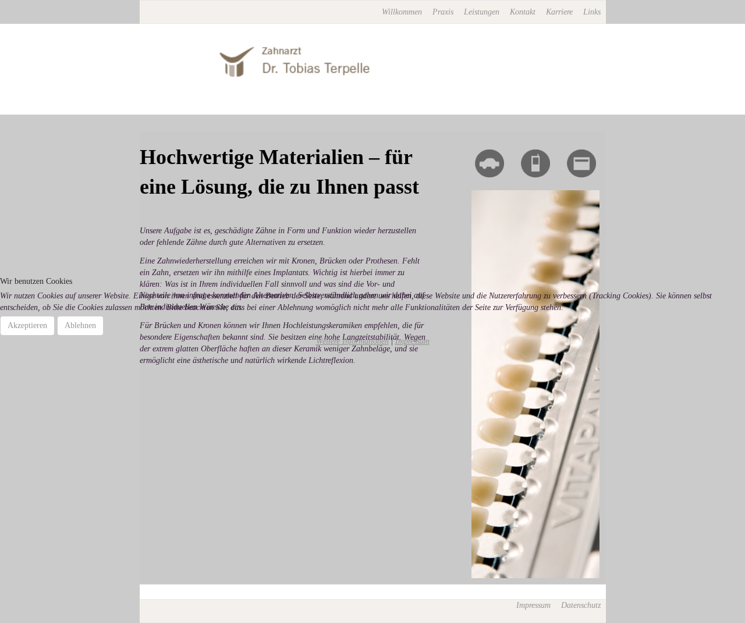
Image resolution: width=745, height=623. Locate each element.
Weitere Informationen (352, 341)
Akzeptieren (27, 325)
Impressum (412, 341)
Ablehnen (80, 325)
